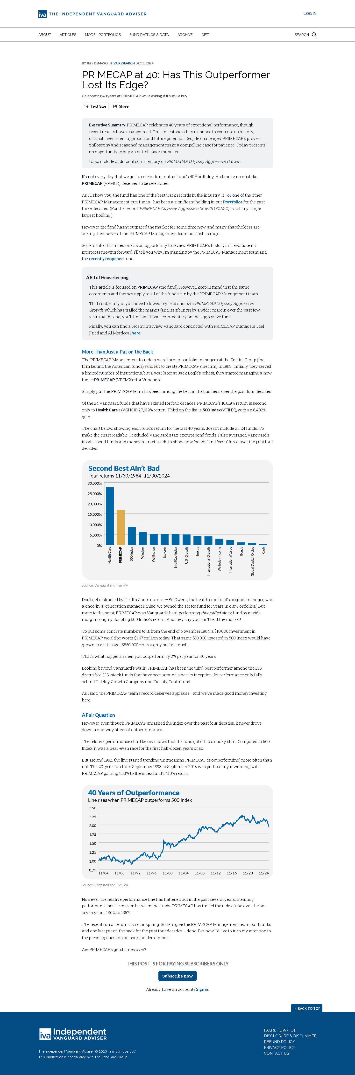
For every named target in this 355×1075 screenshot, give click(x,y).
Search (302, 35)
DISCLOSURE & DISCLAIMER (290, 1036)
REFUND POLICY (279, 1042)
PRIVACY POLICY (279, 1047)
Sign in (202, 989)
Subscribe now (177, 976)
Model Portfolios (103, 35)
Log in (310, 13)
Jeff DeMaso (97, 63)
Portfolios (232, 201)
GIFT (205, 35)
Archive (185, 35)
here (136, 332)
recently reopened (106, 258)
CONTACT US (276, 1053)
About (44, 35)
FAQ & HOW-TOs (280, 1030)
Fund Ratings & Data (149, 35)
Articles (68, 35)
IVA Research (124, 63)
